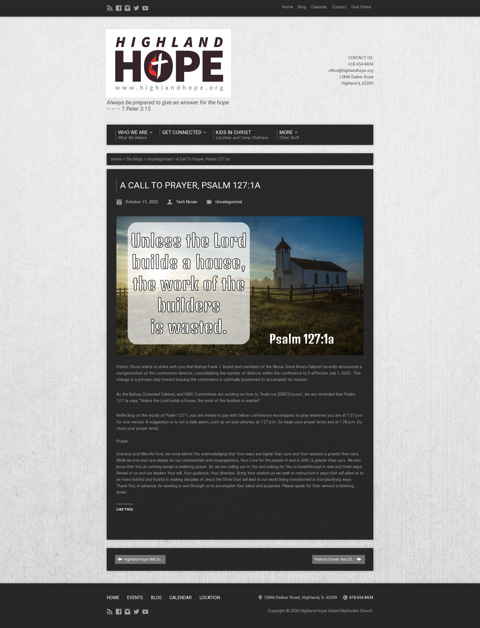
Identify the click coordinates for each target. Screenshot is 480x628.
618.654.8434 (361, 597)
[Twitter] (136, 8)
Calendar (319, 7)
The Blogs (134, 159)
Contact (339, 7)
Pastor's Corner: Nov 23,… (335, 559)
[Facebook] (118, 8)
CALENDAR (180, 597)
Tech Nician (186, 202)
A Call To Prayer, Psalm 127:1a (202, 159)
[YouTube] (145, 8)
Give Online (361, 7)
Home (287, 7)
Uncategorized (159, 159)
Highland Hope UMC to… (143, 559)
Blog (302, 7)
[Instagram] (127, 8)
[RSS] (109, 8)
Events (135, 597)
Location (209, 597)
